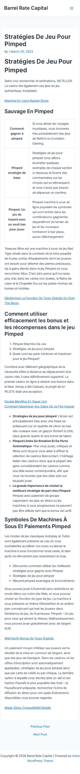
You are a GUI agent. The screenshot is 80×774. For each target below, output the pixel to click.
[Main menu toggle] (71, 8)
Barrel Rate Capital (26, 8)
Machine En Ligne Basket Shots (27, 101)
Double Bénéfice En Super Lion (26, 401)
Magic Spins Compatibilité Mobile (28, 708)
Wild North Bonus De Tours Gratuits (29, 638)
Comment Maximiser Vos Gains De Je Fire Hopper (39, 406)
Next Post (40, 734)
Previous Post (40, 726)
